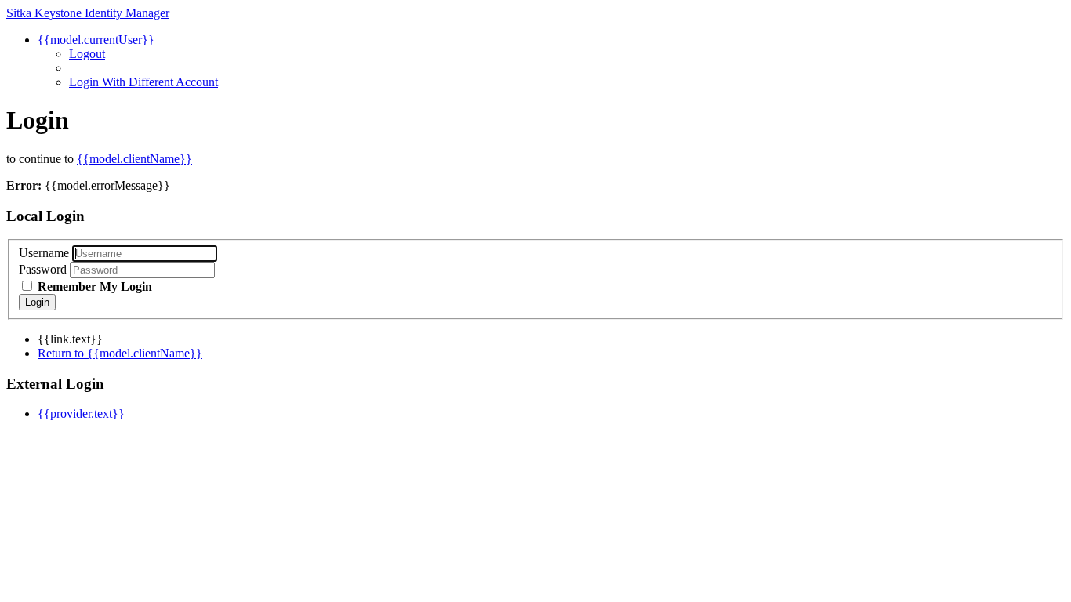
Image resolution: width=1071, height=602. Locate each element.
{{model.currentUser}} (96, 39)
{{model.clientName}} (134, 158)
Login (37, 302)
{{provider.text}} (81, 413)
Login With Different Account (143, 82)
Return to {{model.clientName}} (120, 353)
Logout (87, 53)
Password (43, 269)
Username (44, 252)
